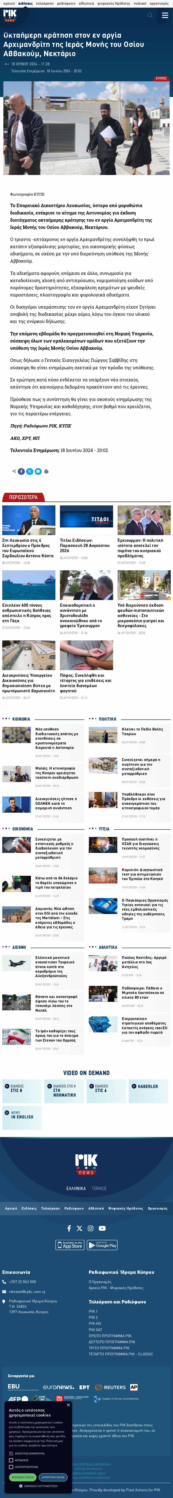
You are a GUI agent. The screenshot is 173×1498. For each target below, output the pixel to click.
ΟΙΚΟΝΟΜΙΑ (22, 829)
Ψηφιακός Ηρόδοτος (125, 1208)
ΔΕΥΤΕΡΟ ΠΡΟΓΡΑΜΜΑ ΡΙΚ (112, 1342)
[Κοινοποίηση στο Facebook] (21, 471)
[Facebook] (70, 1229)
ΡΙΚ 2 (93, 1318)
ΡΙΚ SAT (95, 1330)
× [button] (68, 1405)
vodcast (140, 3)
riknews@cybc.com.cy (27, 1292)
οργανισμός (159, 3)
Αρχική (11, 1208)
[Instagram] (90, 1229)
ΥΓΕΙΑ (104, 829)
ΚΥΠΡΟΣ (160, 79)
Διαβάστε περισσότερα (43, 1445)
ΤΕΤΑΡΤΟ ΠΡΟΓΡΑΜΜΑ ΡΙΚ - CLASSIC (121, 1354)
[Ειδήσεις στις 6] (106, 1090)
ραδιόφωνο (66, 3)
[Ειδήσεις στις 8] (22, 1090)
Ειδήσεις (29, 1208)
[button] (11, 1453)
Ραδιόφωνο (74, 1208)
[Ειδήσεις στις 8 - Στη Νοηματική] (64, 1090)
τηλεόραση (45, 3)
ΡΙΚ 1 (93, 1312)
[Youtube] (102, 1229)
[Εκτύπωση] (46, 471)
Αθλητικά (96, 1208)
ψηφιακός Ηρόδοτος (113, 3)
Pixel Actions (137, 1490)
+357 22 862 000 (22, 1282)
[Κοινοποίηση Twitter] (29, 471)
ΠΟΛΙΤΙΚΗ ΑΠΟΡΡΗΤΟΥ (88, 1469)
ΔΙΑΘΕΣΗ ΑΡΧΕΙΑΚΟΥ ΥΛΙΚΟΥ (88, 1473)
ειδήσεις (25, 3)
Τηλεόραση (50, 1208)
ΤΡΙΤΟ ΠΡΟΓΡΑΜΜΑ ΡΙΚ (109, 1348)
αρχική (9, 3)
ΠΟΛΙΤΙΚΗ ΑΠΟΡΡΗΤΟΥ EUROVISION (88, 1478)
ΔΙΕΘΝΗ (19, 947)
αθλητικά (86, 3)
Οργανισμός (158, 1208)
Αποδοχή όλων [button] (22, 1477)
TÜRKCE (99, 1188)
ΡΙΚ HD (95, 1324)
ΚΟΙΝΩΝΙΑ (21, 719)
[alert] (38, 1447)
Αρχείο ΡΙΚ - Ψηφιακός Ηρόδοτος (116, 1288)
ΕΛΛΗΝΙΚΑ (76, 1188)
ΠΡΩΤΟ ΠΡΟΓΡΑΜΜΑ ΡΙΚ (110, 1336)
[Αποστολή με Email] (38, 471)
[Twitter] (79, 1229)
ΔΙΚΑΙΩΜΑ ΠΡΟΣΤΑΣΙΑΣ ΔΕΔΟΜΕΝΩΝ (88, 1464)
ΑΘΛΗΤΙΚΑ (108, 947)
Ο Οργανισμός (100, 1282)
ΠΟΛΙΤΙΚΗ (107, 719)
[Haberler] (148, 1090)
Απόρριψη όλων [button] (53, 1477)
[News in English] (22, 1117)
